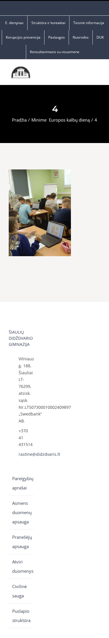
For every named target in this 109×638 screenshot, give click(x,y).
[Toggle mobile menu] (98, 74)
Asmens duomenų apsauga (21, 512)
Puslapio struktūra (21, 615)
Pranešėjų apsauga (21, 541)
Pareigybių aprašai (21, 483)
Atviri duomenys (21, 566)
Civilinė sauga (19, 591)
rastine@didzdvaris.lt (26, 454)
